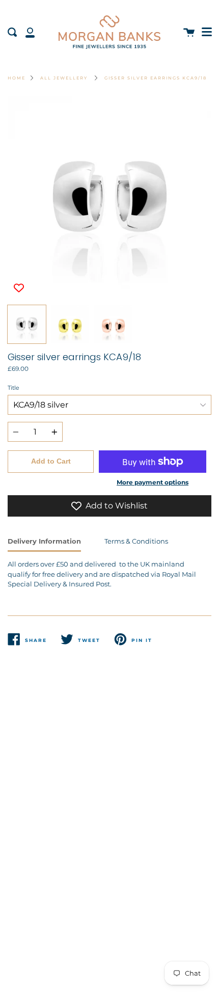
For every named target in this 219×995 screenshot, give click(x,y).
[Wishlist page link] (11, 5)
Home (16, 77)
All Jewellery (64, 77)
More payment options (152, 482)
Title (13, 388)
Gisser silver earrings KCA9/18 (155, 77)
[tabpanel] (109, 198)
